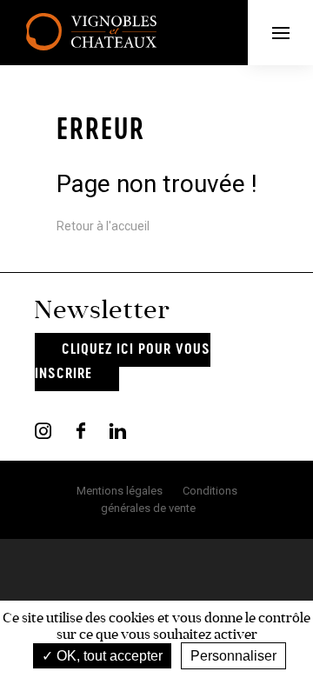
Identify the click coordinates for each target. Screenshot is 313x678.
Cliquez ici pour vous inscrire (122, 362)
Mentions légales (120, 490)
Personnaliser (233, 655)
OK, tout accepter (108, 655)
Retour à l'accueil (103, 226)
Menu (280, 32)
